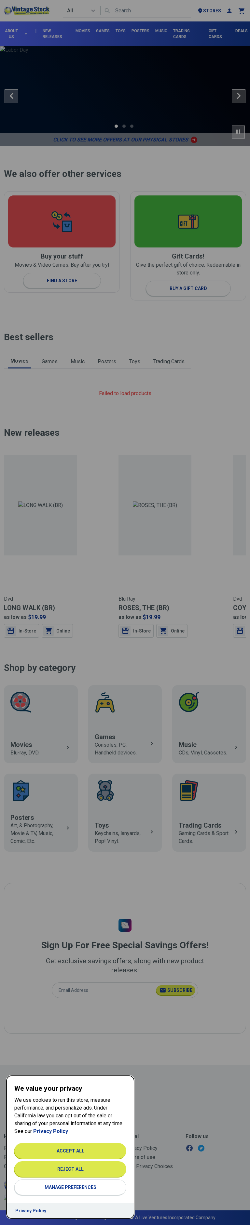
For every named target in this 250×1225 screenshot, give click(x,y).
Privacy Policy (50, 1131)
